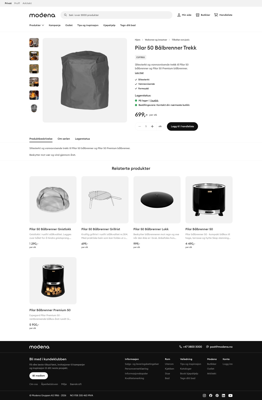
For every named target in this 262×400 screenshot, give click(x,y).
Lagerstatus (82, 138)
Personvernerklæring (136, 368)
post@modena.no (221, 346)
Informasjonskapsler (136, 373)
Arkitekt (27, 3)
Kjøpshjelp (109, 25)
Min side (186, 14)
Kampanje (54, 25)
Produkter (35, 25)
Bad (167, 378)
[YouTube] (230, 395)
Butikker (205, 14)
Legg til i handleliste (182, 126)
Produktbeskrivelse (40, 138)
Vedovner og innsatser (156, 39)
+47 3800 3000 (192, 346)
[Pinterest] (217, 395)
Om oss (33, 384)
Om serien (64, 138)
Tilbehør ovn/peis (180, 39)
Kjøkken (169, 368)
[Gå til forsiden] (42, 15)
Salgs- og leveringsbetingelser (142, 363)
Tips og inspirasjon (88, 25)
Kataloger (185, 368)
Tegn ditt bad (128, 25)
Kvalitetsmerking (134, 378)
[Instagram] (204, 395)
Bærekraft (76, 384)
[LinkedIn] (223, 395)
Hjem (137, 39)
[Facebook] (210, 395)
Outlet (68, 25)
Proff (17, 3)
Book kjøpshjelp (189, 373)
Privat (8, 3)
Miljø (64, 384)
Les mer (139, 72)
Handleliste (225, 14)
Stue (167, 373)
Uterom (169, 363)
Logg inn (228, 363)
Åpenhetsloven (49, 384)
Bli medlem (38, 375)
